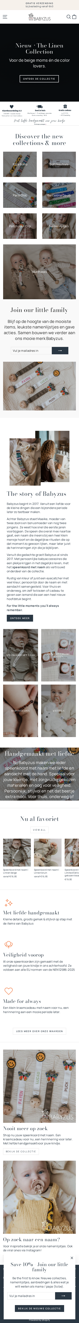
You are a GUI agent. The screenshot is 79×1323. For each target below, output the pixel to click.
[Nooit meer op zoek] (39, 1086)
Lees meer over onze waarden (39, 1031)
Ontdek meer (20, 618)
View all (39, 829)
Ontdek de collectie (39, 78)
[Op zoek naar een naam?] (39, 1197)
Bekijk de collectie (21, 1151)
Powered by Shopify (39, 1320)
